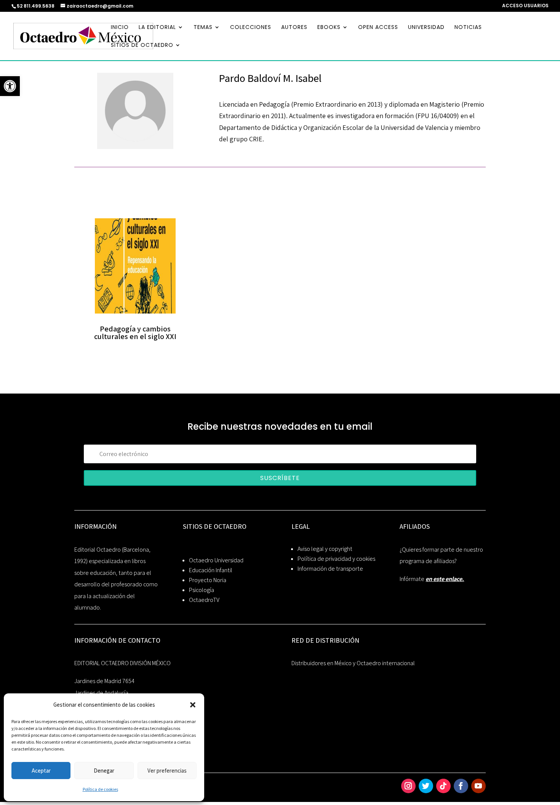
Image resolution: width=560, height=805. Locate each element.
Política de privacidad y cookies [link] (336, 559)
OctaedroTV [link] (204, 600)
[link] (10, 86)
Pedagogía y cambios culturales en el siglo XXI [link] (135, 332)
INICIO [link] (120, 27)
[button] (193, 705)
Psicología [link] (201, 590)
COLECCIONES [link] (250, 27)
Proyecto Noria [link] (207, 580)
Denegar (104, 770)
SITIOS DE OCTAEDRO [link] (142, 45)
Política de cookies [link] (100, 789)
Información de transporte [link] (330, 569)
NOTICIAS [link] (468, 27)
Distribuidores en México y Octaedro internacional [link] (353, 663)
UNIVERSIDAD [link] (426, 27)
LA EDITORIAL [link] (157, 27)
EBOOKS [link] (329, 27)
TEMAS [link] (203, 27)
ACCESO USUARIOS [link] (525, 6)
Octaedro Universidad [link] (216, 560)
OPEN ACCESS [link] (378, 27)
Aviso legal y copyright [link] (325, 549)
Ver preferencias (167, 770)
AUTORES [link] (294, 27)
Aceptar (41, 770)
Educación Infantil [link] (210, 570)
